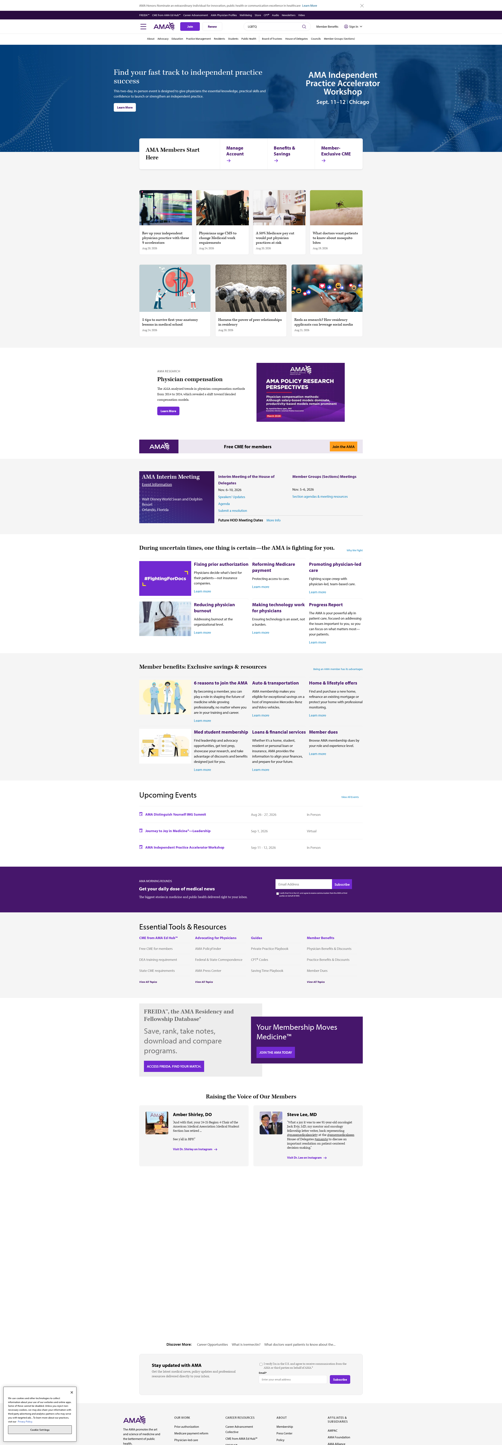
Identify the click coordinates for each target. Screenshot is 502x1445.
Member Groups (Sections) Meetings (324, 476)
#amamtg (321, 1139)
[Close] (71, 1392)
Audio (275, 15)
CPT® (266, 15)
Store (258, 15)
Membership (284, 1427)
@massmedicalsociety (302, 1135)
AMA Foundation (339, 1437)
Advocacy (163, 38)
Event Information (157, 484)
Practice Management (198, 38)
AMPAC (332, 1430)
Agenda (224, 504)
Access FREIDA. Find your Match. (174, 1066)
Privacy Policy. (25, 1421)
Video (301, 15)
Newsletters (289, 15)
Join (190, 26)
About (151, 38)
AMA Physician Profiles (224, 15)
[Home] (134, 1420)
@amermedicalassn (340, 1135)
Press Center (284, 1433)
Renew (212, 26)
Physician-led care (186, 1440)
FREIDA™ (144, 15)
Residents (219, 38)
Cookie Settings (40, 1429)
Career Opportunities (212, 1344)
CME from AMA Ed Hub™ (166, 15)
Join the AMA (343, 446)
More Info (273, 520)
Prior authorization (186, 1427)
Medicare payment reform (191, 1433)
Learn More (309, 5)
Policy (280, 1440)
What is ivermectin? (246, 1344)
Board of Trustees (272, 38)
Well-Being (246, 15)
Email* (263, 1373)
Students (233, 38)
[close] (362, 5)
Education (177, 38)
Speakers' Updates (231, 497)
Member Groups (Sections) (339, 38)
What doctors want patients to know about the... (300, 1344)
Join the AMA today (275, 1052)
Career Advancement (195, 15)
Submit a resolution (232, 510)
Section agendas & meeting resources (320, 496)
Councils (316, 38)
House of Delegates (296, 38)
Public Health (248, 38)
